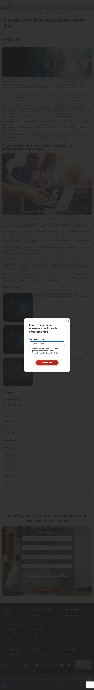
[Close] (67, 321)
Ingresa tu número (37, 339)
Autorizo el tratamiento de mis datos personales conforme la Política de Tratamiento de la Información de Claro (46, 351)
